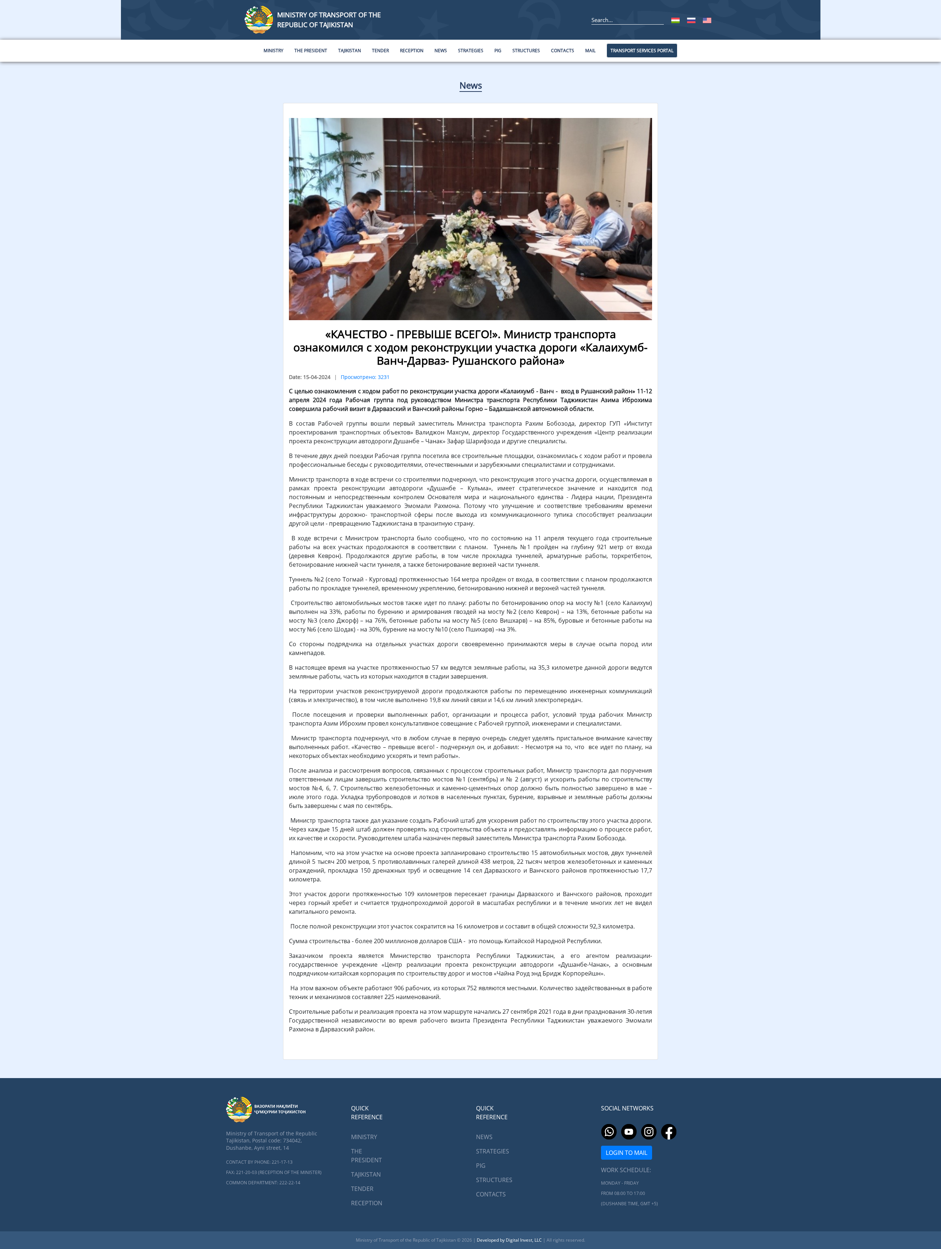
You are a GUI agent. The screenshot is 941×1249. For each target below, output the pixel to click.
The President (366, 1155)
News (470, 85)
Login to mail (626, 1153)
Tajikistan (366, 1174)
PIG (481, 1166)
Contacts (491, 1194)
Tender (362, 1189)
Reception (366, 1203)
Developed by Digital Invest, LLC (510, 1240)
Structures (494, 1180)
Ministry (364, 1137)
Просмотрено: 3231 (365, 376)
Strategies (492, 1151)
